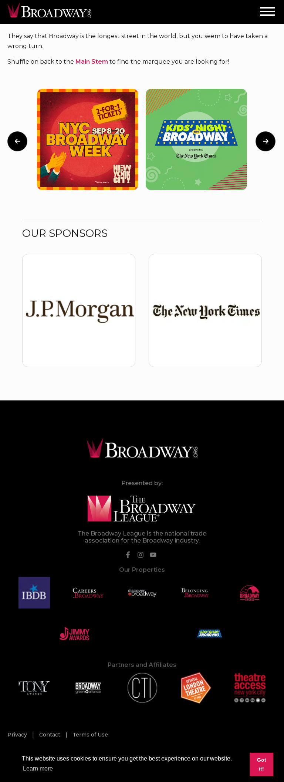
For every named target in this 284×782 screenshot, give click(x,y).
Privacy (17, 734)
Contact (50, 734)
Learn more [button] (38, 768)
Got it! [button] (261, 764)
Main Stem (91, 61)
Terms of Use (90, 734)
